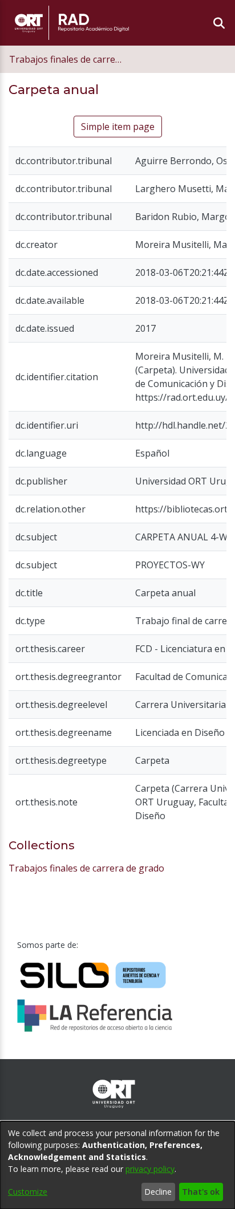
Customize (27, 1191)
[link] (86, 868)
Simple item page (118, 126)
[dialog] (117, 1165)
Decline (158, 1191)
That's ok (201, 1191)
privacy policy (150, 1168)
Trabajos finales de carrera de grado (66, 59)
